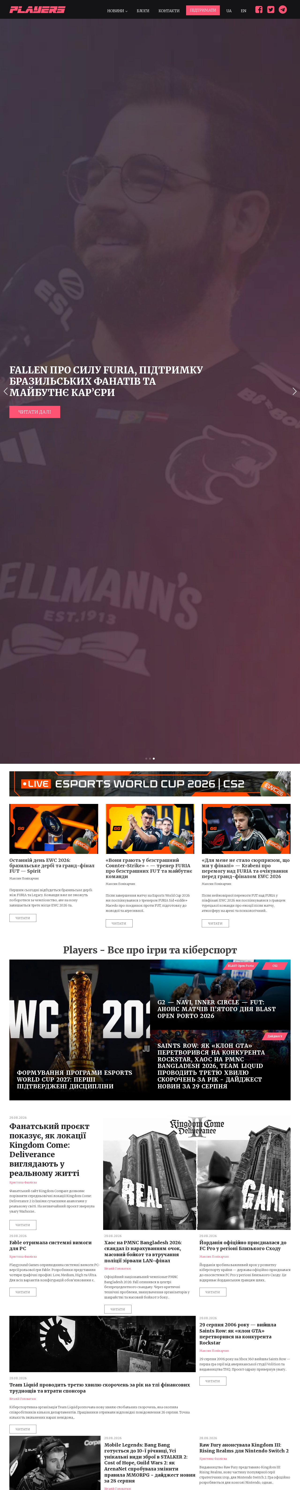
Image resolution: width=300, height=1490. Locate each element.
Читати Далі (35, 412)
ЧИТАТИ (23, 1225)
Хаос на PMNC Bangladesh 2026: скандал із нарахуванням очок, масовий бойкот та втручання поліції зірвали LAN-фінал (143, 1251)
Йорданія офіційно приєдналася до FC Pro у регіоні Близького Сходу (242, 1246)
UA (229, 10)
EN (243, 10)
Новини (115, 10)
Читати (23, 918)
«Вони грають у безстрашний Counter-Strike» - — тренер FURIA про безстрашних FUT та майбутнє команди (149, 868)
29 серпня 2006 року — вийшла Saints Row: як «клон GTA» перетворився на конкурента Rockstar (237, 1334)
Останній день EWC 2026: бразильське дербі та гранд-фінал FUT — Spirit (51, 866)
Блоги (143, 10)
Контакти (169, 10)
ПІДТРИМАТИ (203, 10)
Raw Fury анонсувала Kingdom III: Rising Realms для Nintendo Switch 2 (244, 1448)
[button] (146, 759)
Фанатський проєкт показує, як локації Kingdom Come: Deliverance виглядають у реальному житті (49, 1150)
